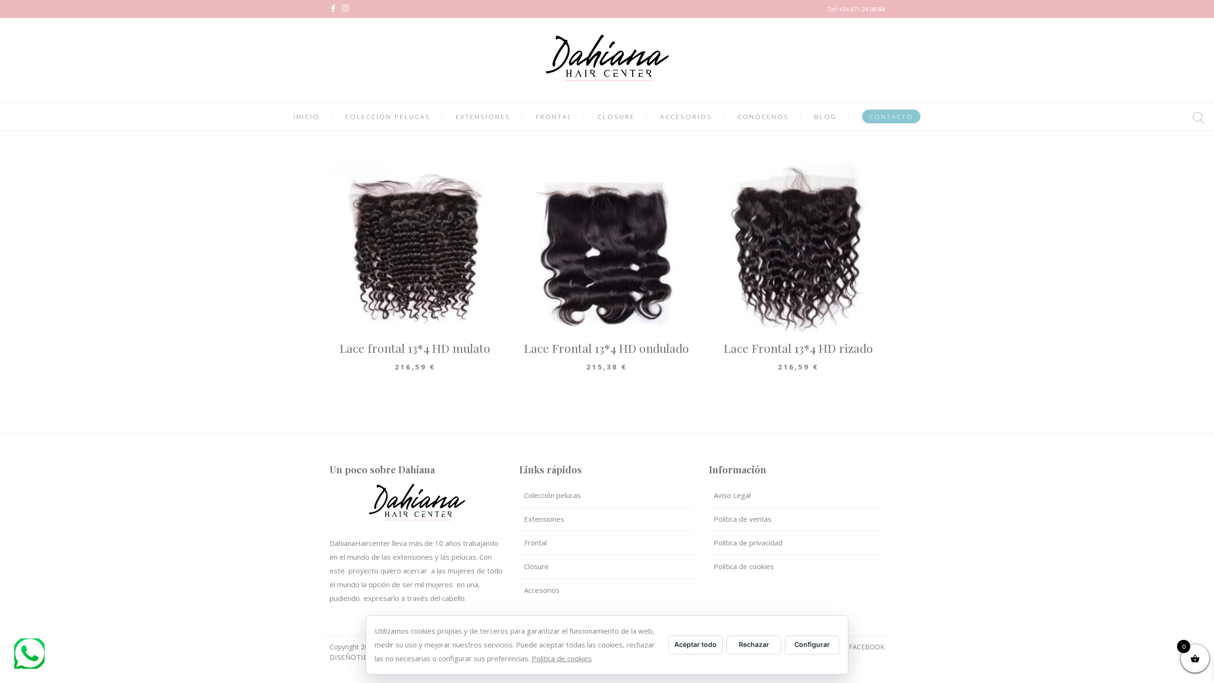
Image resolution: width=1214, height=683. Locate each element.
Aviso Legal (732, 495)
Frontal (535, 542)
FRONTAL (554, 116)
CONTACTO (891, 116)
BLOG (825, 116)
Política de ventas (743, 519)
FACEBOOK (866, 646)
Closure (536, 566)
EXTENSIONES (483, 116)
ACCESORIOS (686, 116)
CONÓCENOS (763, 116)
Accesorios (542, 590)
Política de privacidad (748, 542)
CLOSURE (616, 116)
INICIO (307, 116)
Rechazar (754, 644)
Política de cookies (744, 566)
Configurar (812, 644)
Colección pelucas (552, 495)
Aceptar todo (695, 644)
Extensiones (544, 519)
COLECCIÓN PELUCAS (388, 116)
